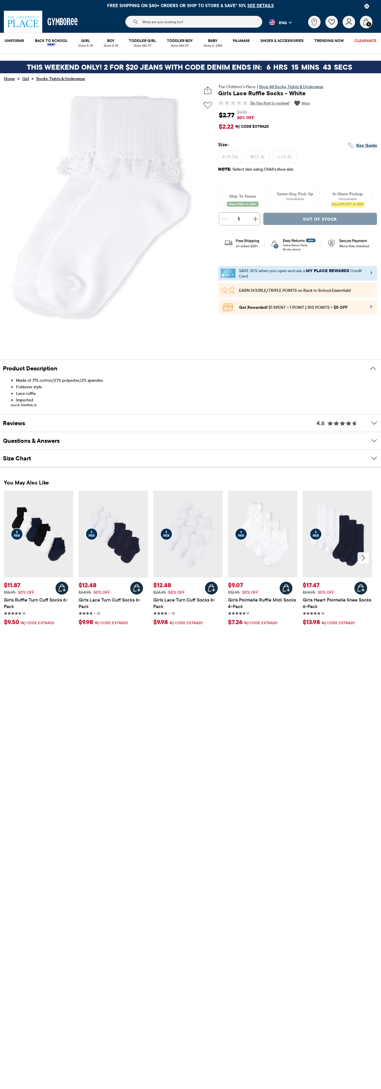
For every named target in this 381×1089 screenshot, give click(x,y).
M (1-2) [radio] (257, 156)
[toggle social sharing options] (208, 90)
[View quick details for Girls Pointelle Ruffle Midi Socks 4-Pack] (286, 588)
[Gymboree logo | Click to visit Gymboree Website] (63, 22)
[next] (363, 558)
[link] (314, 22)
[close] (366, 6)
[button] (277, 22)
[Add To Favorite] (208, 105)
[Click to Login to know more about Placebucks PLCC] (371, 308)
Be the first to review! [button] (270, 103)
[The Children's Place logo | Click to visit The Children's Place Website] (23, 22)
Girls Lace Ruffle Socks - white (262, 93)
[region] (190, 5)
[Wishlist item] (334, 26)
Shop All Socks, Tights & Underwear (291, 86)
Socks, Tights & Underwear (60, 78)
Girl (25, 78)
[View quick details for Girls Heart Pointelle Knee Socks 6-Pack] (360, 588)
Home (9, 78)
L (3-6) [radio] (284, 156)
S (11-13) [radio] (230, 156)
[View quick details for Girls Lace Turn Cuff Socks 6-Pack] (136, 588)
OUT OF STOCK (320, 219)
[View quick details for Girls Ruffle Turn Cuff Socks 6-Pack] (61, 588)
